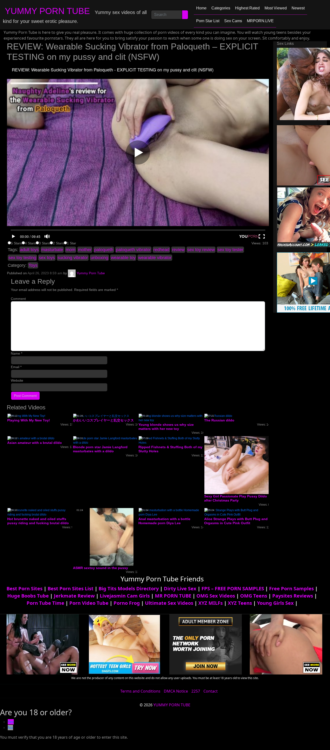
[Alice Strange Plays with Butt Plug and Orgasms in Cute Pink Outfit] (236, 512)
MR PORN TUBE (173, 595)
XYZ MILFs (210, 603)
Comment (18, 299)
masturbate (52, 249)
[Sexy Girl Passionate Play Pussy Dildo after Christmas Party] (243, 465)
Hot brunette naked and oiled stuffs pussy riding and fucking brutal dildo (38, 521)
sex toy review (201, 249)
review (178, 249)
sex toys (47, 257)
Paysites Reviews (292, 595)
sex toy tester (230, 249)
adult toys (29, 249)
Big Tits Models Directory (129, 588)
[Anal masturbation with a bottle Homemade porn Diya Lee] (170, 512)
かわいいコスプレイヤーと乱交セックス (103, 420)
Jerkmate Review (74, 595)
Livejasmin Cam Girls (125, 595)
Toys (33, 265)
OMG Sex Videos (215, 595)
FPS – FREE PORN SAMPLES (232, 588)
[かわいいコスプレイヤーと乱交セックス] (101, 415)
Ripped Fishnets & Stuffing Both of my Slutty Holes (170, 449)
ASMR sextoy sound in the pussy (100, 568)
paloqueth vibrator (133, 249)
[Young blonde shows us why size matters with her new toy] (170, 418)
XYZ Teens (240, 603)
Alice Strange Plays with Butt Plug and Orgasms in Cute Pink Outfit (236, 521)
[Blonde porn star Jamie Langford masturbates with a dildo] (105, 440)
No (10, 727)
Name (16, 353)
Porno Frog (127, 603)
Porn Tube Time (45, 603)
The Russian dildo (219, 420)
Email (16, 367)
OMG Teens (253, 595)
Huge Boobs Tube (28, 595)
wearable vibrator (155, 257)
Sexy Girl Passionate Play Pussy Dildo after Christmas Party (235, 498)
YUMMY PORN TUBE (47, 11)
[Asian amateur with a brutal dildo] (31, 438)
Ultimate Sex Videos (169, 603)
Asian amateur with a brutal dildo (34, 443)
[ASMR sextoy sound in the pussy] (111, 536)
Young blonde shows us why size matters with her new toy (166, 427)
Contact (210, 691)
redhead (161, 249)
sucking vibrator (72, 257)
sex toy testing (22, 257)
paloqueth (103, 249)
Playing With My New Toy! (28, 420)
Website (17, 380)
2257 (195, 691)
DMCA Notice (176, 691)
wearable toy (123, 257)
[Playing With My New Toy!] (26, 415)
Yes (11, 721)
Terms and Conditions (140, 691)
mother (85, 249)
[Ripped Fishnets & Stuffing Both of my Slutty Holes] (170, 440)
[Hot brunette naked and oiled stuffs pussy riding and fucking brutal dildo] (39, 512)
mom (70, 249)
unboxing (99, 257)
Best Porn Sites (25, 588)
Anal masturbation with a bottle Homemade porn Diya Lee (164, 521)
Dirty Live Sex (180, 588)
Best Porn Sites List (70, 588)
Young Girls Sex (275, 603)
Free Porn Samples (291, 588)
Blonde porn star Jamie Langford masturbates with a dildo (100, 449)
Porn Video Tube (88, 603)
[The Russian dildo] (218, 415)
